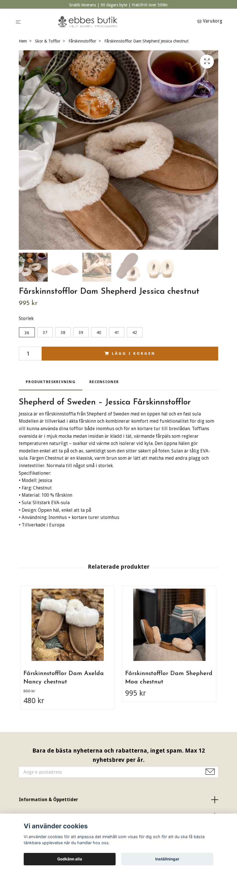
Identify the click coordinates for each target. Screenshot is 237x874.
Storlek (26, 318)
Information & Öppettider (48, 799)
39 (81, 332)
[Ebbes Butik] (110, 21)
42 (134, 332)
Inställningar (167, 859)
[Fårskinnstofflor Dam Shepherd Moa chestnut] (169, 625)
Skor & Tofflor (47, 41)
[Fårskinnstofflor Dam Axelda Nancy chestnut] (67, 625)
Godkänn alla (69, 859)
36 (27, 332)
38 (63, 332)
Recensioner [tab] (104, 382)
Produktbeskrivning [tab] (50, 382)
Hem (23, 41)
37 (45, 332)
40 (99, 332)
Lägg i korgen (133, 353)
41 (116, 332)
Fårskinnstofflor (82, 41)
